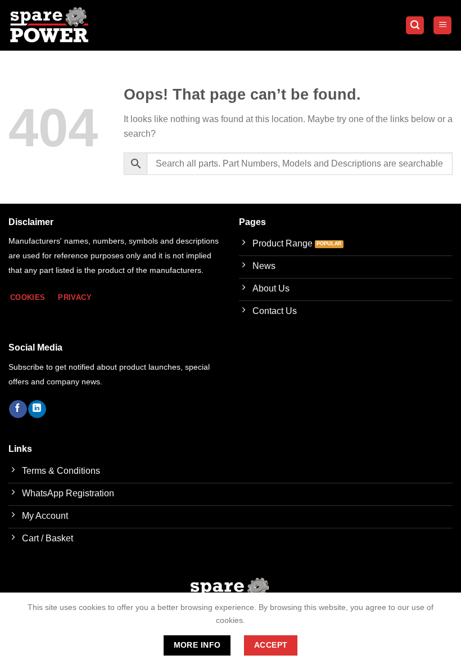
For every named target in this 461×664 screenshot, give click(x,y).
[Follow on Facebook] (17, 409)
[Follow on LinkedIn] (37, 409)
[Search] (415, 25)
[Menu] (442, 25)
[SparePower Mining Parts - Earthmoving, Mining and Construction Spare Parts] (49, 25)
